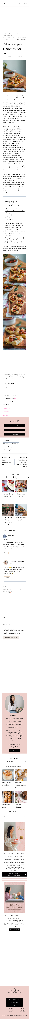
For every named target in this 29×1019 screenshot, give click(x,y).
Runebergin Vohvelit (21, 495)
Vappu (24, 39)
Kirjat (11, 1008)
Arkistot (14, 759)
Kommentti (7, 593)
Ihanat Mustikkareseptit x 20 (7, 461)
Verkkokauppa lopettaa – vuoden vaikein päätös (22, 462)
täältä (16, 398)
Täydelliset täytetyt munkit (7, 806)
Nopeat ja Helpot (8, 446)
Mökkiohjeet (22, 37)
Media (23, 1010)
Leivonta (6, 440)
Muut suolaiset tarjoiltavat (10, 443)
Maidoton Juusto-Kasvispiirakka (20, 519)
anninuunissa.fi (16, 744)
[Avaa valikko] (19, 3)
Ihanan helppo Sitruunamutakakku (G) (20, 785)
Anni (22, 1008)
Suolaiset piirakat (15, 39)
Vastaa (5, 553)
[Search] (24, 816)
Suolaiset (6, 39)
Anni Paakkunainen (17, 561)
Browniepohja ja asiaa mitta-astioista (8, 496)
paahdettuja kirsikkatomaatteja (15, 211)
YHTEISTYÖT (22, 1011)
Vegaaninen (7, 41)
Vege (17, 450)
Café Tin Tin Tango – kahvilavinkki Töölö (7, 521)
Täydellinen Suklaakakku (18, 806)
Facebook (6, 408)
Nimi (5, 617)
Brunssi (5, 37)
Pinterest (6, 411)
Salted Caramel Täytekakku (6, 784)
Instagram (6, 415)
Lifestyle (11, 1011)
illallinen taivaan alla (9, 110)
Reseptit (10, 1010)
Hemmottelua (12, 37)
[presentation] (8, 486)
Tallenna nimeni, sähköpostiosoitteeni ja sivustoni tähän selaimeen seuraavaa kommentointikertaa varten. (14, 631)
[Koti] (3, 33)
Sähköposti (7, 625)
